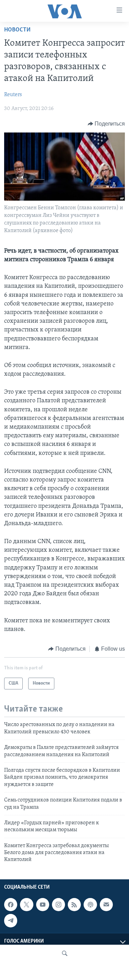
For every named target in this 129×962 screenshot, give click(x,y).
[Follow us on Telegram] (10, 920)
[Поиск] (64, 953)
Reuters (13, 95)
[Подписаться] (106, 904)
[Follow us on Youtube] (42, 904)
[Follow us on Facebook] (10, 904)
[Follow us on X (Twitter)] (26, 904)
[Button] (106, 123)
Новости (17, 30)
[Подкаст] (90, 904)
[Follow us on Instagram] (58, 904)
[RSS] (74, 904)
